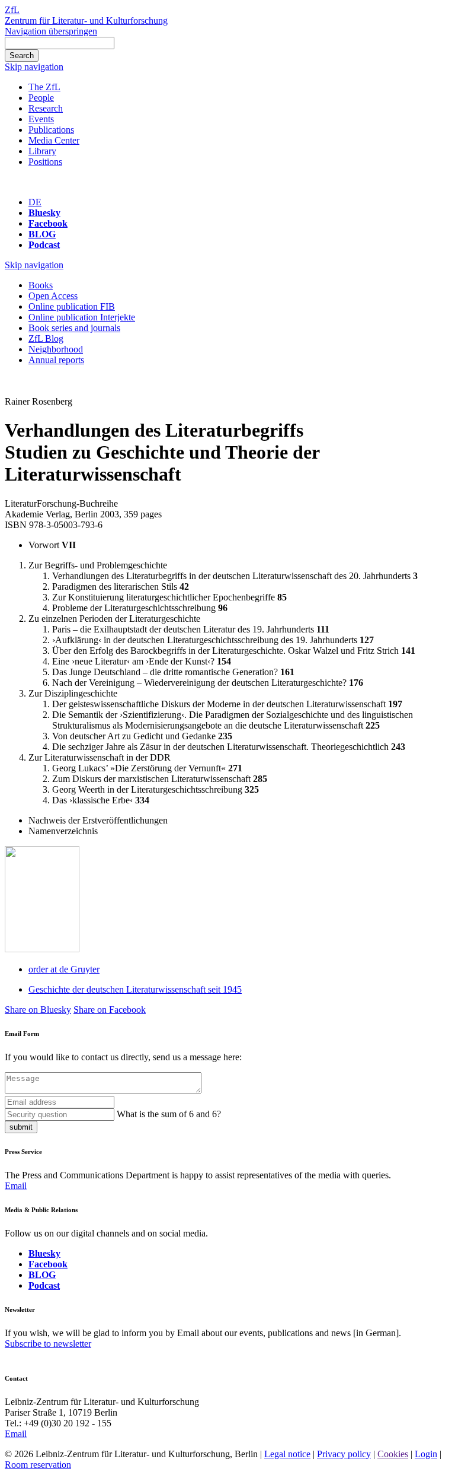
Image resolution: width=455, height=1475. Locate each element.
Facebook (48, 223)
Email (16, 1186)
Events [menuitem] (41, 119)
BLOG (42, 234)
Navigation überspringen (51, 31)
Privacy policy (344, 1454)
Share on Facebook (109, 1009)
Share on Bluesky (38, 1009)
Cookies (392, 1454)
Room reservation (38, 1465)
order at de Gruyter (64, 969)
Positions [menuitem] (45, 162)
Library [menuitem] (42, 151)
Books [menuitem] (40, 285)
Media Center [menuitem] (53, 140)
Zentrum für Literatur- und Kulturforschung (86, 20)
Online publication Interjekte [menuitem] (81, 317)
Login (426, 1454)
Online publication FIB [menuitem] (71, 306)
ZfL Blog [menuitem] (45, 338)
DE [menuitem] (34, 202)
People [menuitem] (41, 98)
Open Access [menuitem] (53, 296)
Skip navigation (34, 67)
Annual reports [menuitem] (56, 360)
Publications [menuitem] (51, 130)
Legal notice (287, 1454)
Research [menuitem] (45, 108)
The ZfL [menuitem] (44, 87)
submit (21, 1127)
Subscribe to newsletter (48, 1344)
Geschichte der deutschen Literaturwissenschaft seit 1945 (135, 989)
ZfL (12, 10)
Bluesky (44, 213)
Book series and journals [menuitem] (74, 328)
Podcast (44, 245)
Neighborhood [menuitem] (55, 349)
